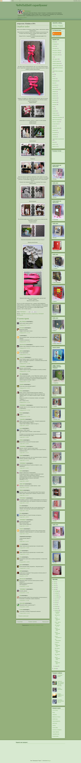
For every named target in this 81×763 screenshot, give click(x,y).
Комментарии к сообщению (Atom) (36, 625)
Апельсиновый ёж (56, 721)
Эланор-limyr (22, 419)
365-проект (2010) (56, 50)
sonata (21, 428)
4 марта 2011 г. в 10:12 (24, 526)
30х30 (53, 46)
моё (53, 108)
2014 (55, 583)
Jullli (21, 571)
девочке (54, 87)
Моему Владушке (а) (58, 637)
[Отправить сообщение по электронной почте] (29, 311)
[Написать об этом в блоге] (32, 311)
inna (20, 505)
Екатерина (22, 327)
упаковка (54, 130)
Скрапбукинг (19, 19)
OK (20, 595)
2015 (55, 581)
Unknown (22, 528)
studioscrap (54, 719)
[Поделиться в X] (33, 311)
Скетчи (54, 725)
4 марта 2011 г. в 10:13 (24, 533)
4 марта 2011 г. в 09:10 (24, 517)
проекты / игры (55, 121)
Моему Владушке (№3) (57, 651)
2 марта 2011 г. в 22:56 (24, 487)
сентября (57, 597)
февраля (57, 610)
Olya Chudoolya (23, 321)
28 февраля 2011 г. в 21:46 (25, 363)
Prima (53, 712)
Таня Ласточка (23, 344)
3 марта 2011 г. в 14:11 (24, 495)
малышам (54, 102)
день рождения (55, 89)
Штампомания (55, 736)
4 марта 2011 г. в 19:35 (24, 541)
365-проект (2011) (56, 52)
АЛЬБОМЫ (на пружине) (26, 313)
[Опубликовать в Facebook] (34, 311)
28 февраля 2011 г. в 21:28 (25, 341)
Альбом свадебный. (59, 689)
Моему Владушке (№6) (57, 629)
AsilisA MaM (22, 483)
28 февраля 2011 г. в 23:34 (25, 402)
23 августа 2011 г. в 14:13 (25, 613)
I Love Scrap (55, 710)
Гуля (21, 544)
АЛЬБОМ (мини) (55, 61)
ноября (56, 593)
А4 (53, 57)
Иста (21, 513)
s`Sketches (54, 714)
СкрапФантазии (55, 734)
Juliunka (21, 490)
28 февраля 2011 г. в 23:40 (25, 410)
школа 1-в (54, 144)
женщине (54, 91)
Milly (21, 374)
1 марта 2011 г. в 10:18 (24, 443)
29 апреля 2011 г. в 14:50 (24, 568)
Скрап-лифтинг (55, 731)
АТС (53, 76)
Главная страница (32, 621)
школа (53, 142)
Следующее (20, 621)
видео (53, 83)
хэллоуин (54, 136)
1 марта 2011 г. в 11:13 (24, 452)
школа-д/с (54, 146)
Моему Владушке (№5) (57, 633)
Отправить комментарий (23, 616)
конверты (54, 93)
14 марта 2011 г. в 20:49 (24, 547)
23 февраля (54, 44)
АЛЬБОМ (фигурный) (56, 65)
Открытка (57, 642)
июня (56, 602)
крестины (54, 100)
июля (56, 600)
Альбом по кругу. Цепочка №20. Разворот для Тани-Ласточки (60, 683)
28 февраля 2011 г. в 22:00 (25, 371)
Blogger (49, 760)
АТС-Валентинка (58, 640)
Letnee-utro (22, 357)
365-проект (54, 48)
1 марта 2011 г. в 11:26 (24, 460)
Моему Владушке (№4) (57, 645)
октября (57, 595)
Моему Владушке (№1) (57, 662)
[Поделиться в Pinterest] (36, 311)
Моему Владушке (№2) (57, 658)
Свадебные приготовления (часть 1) (60, 701)
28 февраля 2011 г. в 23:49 (25, 416)
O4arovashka (22, 603)
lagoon (21, 564)
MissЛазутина (22, 578)
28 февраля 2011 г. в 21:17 (25, 325)
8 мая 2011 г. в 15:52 (24, 576)
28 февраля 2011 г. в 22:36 (25, 381)
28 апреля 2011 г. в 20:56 (24, 561)
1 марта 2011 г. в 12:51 (24, 468)
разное (53, 126)
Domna (21, 390)
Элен (21, 557)
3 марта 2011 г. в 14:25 (24, 502)
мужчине (54, 110)
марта (56, 608)
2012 (55, 587)
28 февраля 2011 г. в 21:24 (25, 332)
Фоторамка (57, 648)
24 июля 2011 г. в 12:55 (24, 586)
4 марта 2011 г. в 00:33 (24, 510)
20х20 (53, 41)
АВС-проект (55, 59)
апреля (56, 606)
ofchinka (21, 440)
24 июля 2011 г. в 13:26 (24, 600)
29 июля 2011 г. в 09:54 (24, 606)
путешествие (55, 123)
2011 (55, 589)
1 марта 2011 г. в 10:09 (24, 437)
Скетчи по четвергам (56, 729)
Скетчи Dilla (55, 727)
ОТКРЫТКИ (55, 115)
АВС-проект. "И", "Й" (57, 626)
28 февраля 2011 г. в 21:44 (25, 354)
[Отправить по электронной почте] (31, 311)
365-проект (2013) (56, 54)
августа (57, 598)
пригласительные (56, 119)
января (56, 666)
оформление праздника (57, 117)
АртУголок (54, 723)
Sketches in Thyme (56, 716)
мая (56, 604)
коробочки (54, 98)
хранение (54, 134)
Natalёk (21, 455)
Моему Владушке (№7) (57, 619)
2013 (55, 585)
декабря (57, 591)
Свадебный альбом (57, 612)
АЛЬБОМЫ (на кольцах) (57, 67)
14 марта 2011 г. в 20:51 (24, 554)
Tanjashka (22, 384)
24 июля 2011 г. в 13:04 (24, 592)
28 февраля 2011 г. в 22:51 (25, 388)
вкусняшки (54, 85)
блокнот (54, 78)
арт (53, 74)
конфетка (54, 95)
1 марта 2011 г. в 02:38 (24, 425)
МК (53, 106)
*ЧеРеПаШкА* (27, 11)
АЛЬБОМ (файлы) (56, 63)
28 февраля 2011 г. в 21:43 (25, 348)
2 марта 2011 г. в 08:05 (24, 481)
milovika (21, 351)
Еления (21, 609)
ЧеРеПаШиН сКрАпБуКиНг (58, 139)
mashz (21, 470)
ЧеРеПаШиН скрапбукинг (31, 5)
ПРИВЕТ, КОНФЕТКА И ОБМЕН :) (60, 695)
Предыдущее (45, 621)
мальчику (54, 104)
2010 (55, 668)
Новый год (54, 113)
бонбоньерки (55, 80)
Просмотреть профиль (22, 17)
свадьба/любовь (35, 313)
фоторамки (54, 132)
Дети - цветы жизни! (58, 623)
